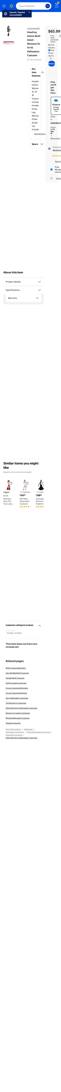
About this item (13, 272)
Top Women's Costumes (16, 703)
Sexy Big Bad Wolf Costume (17, 673)
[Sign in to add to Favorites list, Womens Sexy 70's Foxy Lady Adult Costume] (10, 483)
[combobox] (33, 6)
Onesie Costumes (13, 723)
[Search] (47, 6)
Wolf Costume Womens (16, 668)
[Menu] (4, 6)
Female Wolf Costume (15, 678)
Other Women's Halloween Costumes (21, 708)
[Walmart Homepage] (11, 6)
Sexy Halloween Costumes (17, 698)
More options (55, 138)
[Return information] (50, 58)
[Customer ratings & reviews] (39, 624)
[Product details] (39, 281)
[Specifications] (39, 290)
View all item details (42, 134)
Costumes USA (33, 28)
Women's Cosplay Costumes (18, 713)
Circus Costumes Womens (17, 688)
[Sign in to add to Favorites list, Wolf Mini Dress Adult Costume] (27, 483)
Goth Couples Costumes (16, 683)
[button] (35, 72)
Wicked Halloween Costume (17, 718)
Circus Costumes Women (16, 693)
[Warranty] (37, 298)
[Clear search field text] (44, 6)
